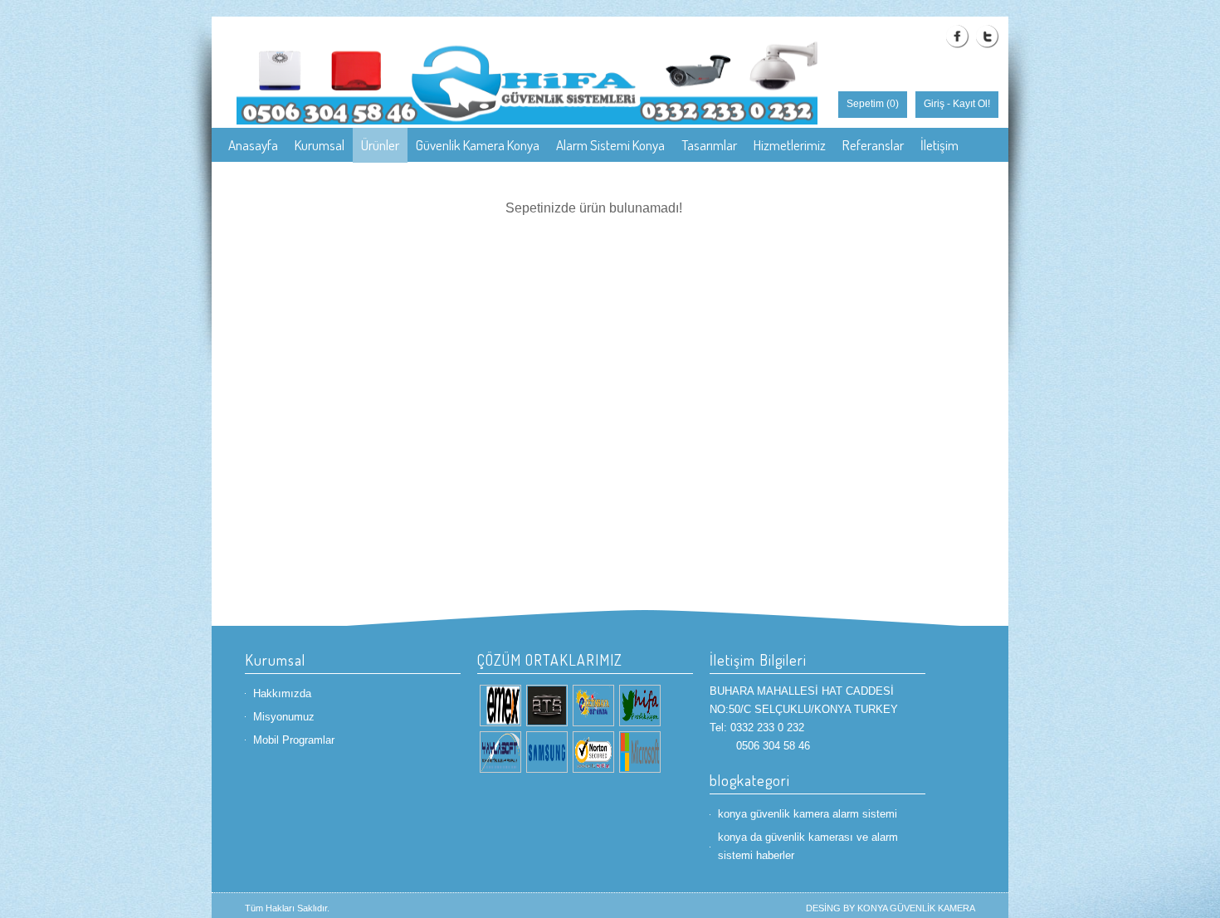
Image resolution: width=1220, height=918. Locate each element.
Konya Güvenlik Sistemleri (724, 179)
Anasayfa (253, 145)
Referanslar (873, 145)
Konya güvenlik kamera (289, 179)
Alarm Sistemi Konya (610, 145)
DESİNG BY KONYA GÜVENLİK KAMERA (890, 908)
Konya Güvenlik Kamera (429, 179)
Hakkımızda (282, 693)
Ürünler (380, 145)
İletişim (939, 145)
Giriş (934, 104)
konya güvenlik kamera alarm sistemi (807, 814)
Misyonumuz (284, 716)
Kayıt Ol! (971, 104)
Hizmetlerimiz (790, 145)
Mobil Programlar (293, 740)
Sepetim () (873, 104)
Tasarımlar (709, 145)
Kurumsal (319, 145)
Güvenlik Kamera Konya (477, 145)
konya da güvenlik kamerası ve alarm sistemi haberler (808, 846)
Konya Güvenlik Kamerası (574, 179)
